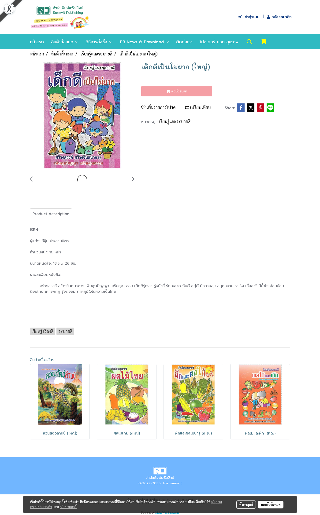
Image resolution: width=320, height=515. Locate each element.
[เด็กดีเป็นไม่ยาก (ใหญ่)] (82, 115)
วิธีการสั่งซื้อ (97, 41)
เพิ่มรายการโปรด (160, 107)
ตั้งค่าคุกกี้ (246, 504)
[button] (249, 41)
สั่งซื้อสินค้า (178, 91)
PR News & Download (142, 41)
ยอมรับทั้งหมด (271, 504)
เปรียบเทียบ (200, 107)
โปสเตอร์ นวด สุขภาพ (219, 41)
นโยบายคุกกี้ (68, 507)
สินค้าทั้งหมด (63, 41)
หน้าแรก (37, 41)
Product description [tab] (51, 214)
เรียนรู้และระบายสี (174, 121)
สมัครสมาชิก (281, 17)
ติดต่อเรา (184, 41)
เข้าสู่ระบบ (250, 17)
